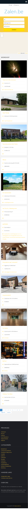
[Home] (14, 11)
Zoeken (14, 29)
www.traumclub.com (8, 89)
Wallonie (3, 440)
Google (26, 53)
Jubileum (3, 455)
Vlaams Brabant (4, 438)
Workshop (3, 468)
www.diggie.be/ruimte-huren (10, 272)
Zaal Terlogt (6, 113)
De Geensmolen (7, 192)
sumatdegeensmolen (9, 202)
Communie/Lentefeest (6, 450)
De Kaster (5, 328)
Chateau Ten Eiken (7, 394)
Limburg (3, 435)
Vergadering (3, 462)
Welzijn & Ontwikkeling (6, 466)
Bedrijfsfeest (4, 449)
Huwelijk (3, 454)
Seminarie (3, 461)
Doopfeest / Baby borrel (6, 452)
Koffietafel (3, 457)
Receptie (3, 459)
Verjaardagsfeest (5, 464)
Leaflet (19, 53)
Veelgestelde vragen (5, 476)
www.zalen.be (9, 478)
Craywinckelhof (7, 295)
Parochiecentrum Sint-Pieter (10, 144)
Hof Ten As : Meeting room (10, 208)
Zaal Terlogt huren (8, 120)
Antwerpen (3, 431)
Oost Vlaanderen (5, 437)
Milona (4, 159)
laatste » (9, 412)
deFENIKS (5, 224)
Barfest (5, 361)
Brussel (2, 433)
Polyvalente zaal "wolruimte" (10, 262)
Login (11, 5)
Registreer (17, 5)
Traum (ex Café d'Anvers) (9, 80)
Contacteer (3, 478)
